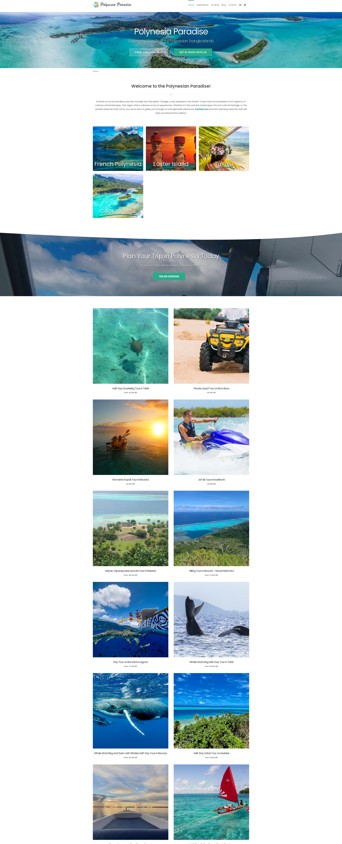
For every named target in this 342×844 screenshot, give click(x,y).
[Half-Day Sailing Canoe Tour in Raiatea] (211, 766)
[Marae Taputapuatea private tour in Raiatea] (130, 492)
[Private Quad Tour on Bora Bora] (211, 309)
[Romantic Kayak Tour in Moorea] (130, 401)
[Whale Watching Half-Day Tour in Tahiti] (211, 583)
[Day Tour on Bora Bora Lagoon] (130, 583)
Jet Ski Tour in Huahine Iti (211, 479)
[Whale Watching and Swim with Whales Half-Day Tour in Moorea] (130, 674)
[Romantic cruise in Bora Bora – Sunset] (130, 766)
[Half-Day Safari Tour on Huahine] (211, 674)
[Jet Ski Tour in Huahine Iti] (211, 401)
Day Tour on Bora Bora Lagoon (130, 662)
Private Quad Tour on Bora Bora (211, 388)
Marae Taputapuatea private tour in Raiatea (130, 571)
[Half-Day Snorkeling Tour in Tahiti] (130, 309)
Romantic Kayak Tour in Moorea (130, 479)
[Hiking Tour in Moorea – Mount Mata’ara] (211, 492)
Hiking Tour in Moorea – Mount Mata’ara (211, 571)
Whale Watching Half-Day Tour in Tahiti (211, 662)
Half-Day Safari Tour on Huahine (211, 753)
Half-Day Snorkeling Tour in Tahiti (130, 388)
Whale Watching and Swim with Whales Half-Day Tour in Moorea (130, 753)
